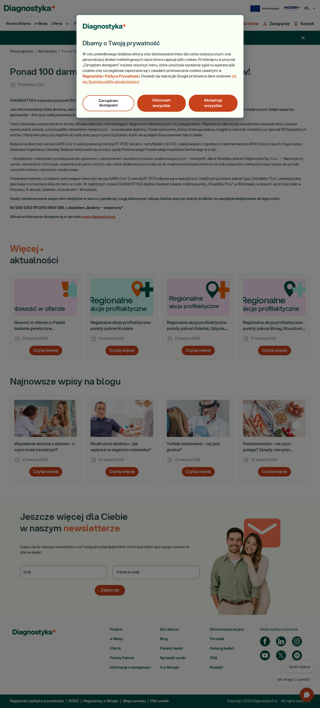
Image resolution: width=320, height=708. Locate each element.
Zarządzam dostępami (108, 103)
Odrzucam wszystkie (161, 103)
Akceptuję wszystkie (213, 103)
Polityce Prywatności (122, 76)
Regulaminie (92, 76)
